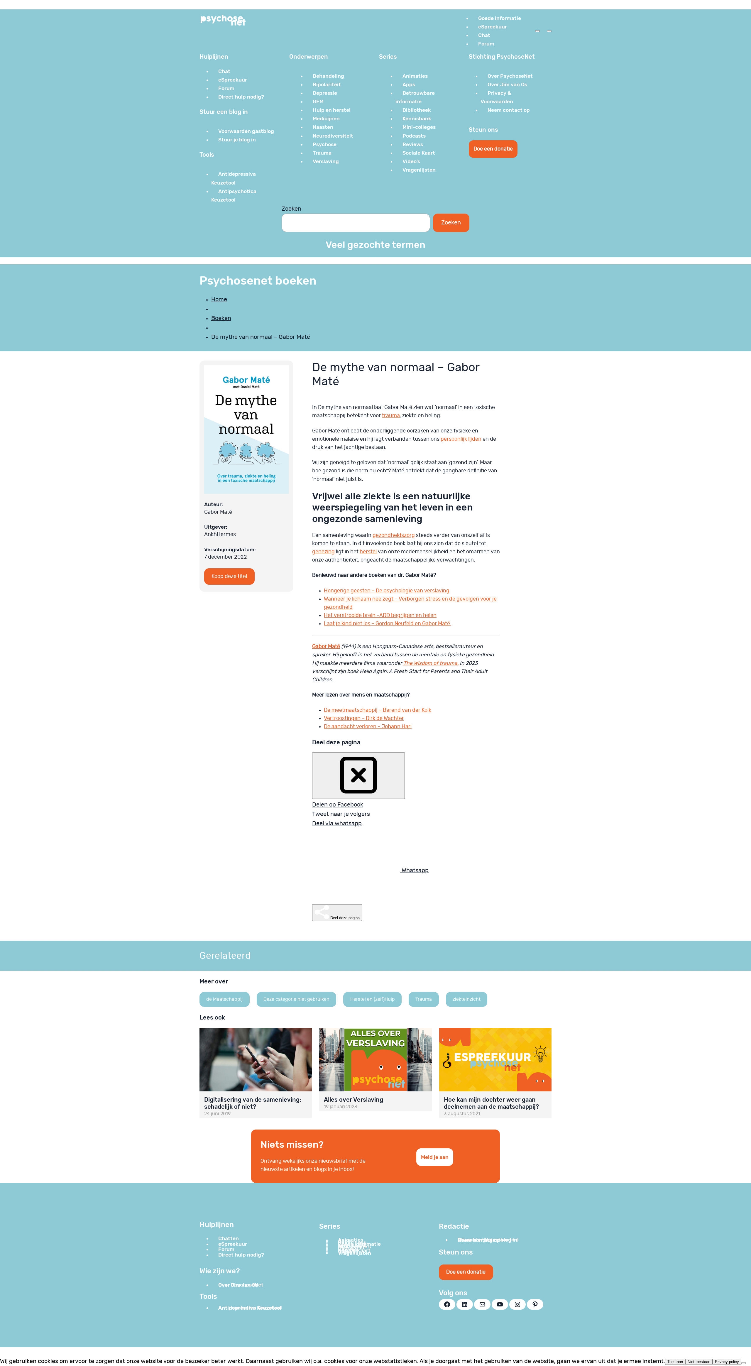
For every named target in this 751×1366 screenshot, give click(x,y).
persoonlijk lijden (461, 439)
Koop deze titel (229, 576)
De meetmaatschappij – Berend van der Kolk (377, 710)
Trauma (423, 999)
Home (219, 299)
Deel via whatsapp (337, 823)
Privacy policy (727, 1362)
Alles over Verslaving (353, 1099)
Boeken (221, 318)
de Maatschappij (224, 999)
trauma (391, 415)
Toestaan (675, 1362)
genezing (323, 551)
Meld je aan (435, 1157)
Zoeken (291, 209)
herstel (368, 551)
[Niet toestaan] (743, 1363)
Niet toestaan (699, 1362)
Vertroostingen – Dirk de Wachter (364, 718)
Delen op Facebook (337, 805)
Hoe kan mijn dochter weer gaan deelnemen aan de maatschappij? (491, 1103)
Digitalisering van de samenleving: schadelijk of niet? (252, 1103)
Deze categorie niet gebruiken (296, 999)
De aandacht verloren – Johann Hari (368, 726)
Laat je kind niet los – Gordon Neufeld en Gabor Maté (387, 623)
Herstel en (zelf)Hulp (372, 999)
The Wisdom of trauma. (431, 663)
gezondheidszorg (394, 535)
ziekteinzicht (467, 999)
